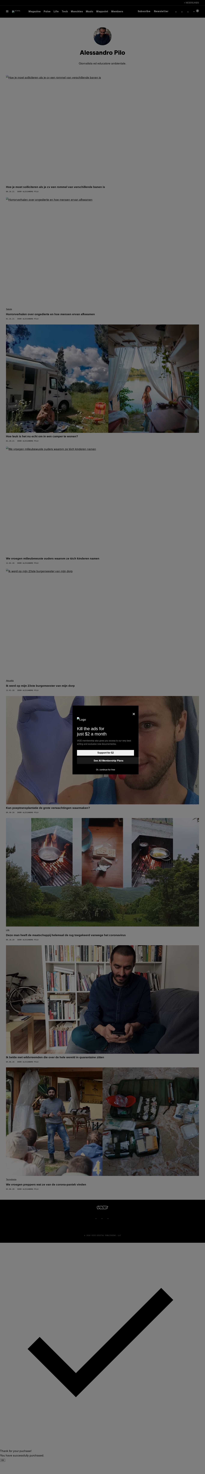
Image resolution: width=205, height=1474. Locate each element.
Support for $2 (105, 752)
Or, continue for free (105, 769)
